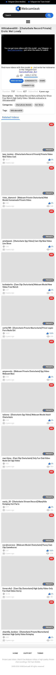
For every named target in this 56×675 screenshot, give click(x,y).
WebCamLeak (25, 666)
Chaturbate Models (24, 105)
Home (15, 653)
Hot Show (39, 105)
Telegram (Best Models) (17, 2)
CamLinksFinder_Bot (28, 72)
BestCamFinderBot (15, 50)
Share (42, 81)
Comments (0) (28, 85)
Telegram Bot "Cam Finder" (40, 2)
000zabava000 (16, 111)
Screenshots (31, 81)
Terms (40, 653)
